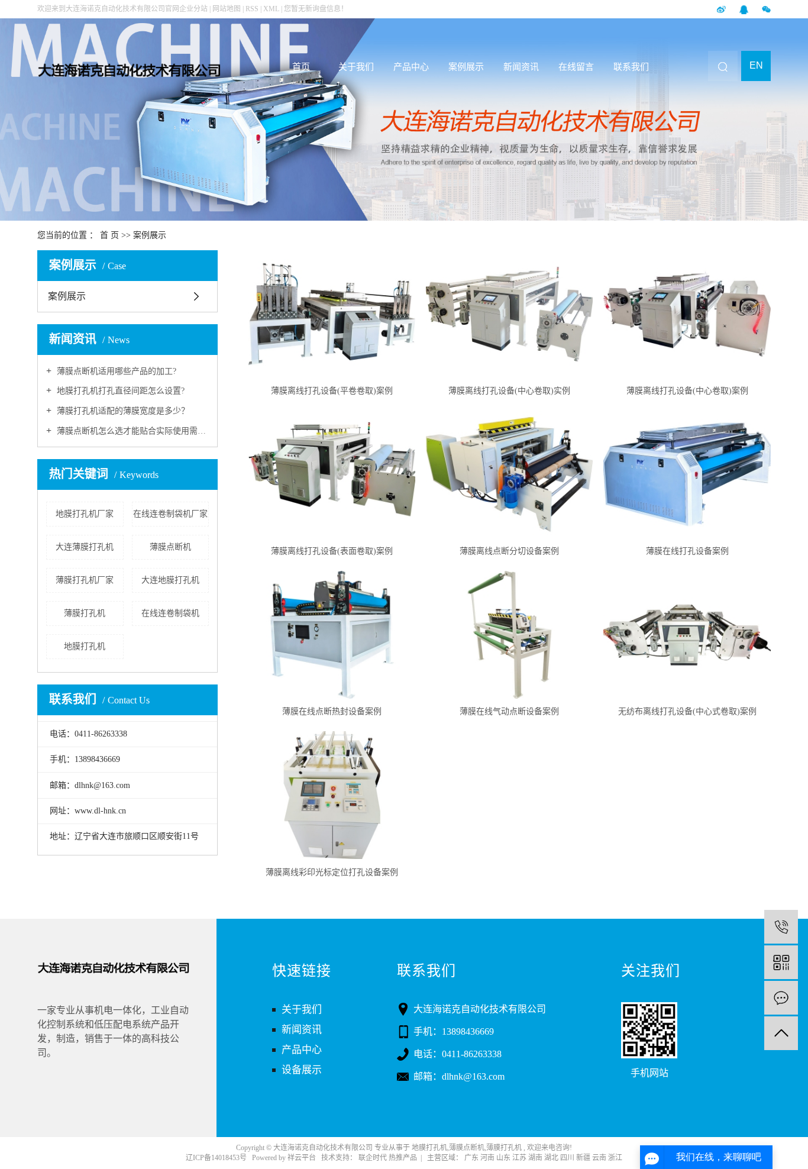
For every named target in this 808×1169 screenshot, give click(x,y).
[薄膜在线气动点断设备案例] (509, 635)
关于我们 (356, 67)
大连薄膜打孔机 (85, 546)
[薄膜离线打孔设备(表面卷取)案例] (331, 474)
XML (271, 9)
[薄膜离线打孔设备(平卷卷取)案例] (331, 314)
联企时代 (373, 1158)
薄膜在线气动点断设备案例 (509, 711)
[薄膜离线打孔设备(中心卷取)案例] (686, 314)
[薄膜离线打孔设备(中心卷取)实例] (509, 314)
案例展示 (466, 67)
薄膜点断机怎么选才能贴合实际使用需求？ (131, 431)
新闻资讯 (521, 67)
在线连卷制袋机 (170, 613)
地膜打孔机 (84, 646)
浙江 (615, 1158)
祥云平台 (301, 1158)
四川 (567, 1158)
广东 (471, 1158)
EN (756, 65)
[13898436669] (781, 927)
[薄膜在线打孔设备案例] (686, 474)
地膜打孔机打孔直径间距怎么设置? (119, 390)
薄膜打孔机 (84, 613)
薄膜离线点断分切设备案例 (509, 551)
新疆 (583, 1158)
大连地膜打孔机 (170, 580)
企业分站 (193, 9)
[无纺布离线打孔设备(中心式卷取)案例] (686, 635)
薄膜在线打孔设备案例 (687, 551)
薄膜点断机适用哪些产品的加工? (115, 371)
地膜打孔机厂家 (85, 513)
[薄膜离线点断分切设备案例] (509, 474)
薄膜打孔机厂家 (85, 580)
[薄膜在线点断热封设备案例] (331, 635)
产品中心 (411, 67)
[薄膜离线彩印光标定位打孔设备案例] (331, 795)
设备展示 (302, 1070)
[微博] (722, 9)
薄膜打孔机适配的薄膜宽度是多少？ (121, 410)
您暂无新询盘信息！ (316, 9)
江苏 (519, 1158)
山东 (503, 1158)
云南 (599, 1158)
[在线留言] (781, 998)
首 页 (109, 235)
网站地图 (227, 9)
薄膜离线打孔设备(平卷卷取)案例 (332, 390)
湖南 (535, 1158)
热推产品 (403, 1158)
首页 (301, 67)
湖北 (551, 1158)
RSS (251, 9)
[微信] (766, 9)
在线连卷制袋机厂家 (170, 513)
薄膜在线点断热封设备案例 (332, 711)
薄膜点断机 (170, 546)
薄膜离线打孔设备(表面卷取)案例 (332, 551)
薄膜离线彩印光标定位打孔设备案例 (332, 872)
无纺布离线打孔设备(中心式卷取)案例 (687, 711)
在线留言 (576, 67)
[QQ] (744, 9)
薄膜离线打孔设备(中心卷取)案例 (687, 390)
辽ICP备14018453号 (216, 1158)
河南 (487, 1158)
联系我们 (631, 67)
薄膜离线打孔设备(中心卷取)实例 (509, 390)
